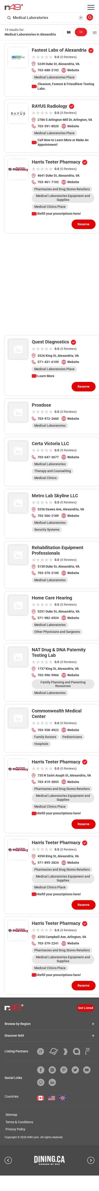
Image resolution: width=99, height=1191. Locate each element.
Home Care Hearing (52, 598)
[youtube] (86, 1070)
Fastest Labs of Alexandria (59, 50)
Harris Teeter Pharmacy (56, 162)
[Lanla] (78, 1051)
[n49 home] (69, 32)
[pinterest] (63, 1070)
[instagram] (52, 1070)
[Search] (90, 17)
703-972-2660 (48, 418)
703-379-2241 (48, 943)
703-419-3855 (48, 782)
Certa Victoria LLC (50, 443)
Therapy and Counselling (52, 471)
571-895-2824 (48, 862)
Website (73, 70)
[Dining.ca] (49, 1160)
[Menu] (90, 7)
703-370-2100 (48, 573)
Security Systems (46, 529)
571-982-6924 (48, 618)
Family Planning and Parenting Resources (63, 684)
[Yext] (42, 1051)
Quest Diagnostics (50, 342)
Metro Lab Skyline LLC (55, 495)
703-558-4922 (48, 730)
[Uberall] (55, 1051)
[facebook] (40, 1070)
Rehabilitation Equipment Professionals (57, 550)
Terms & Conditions (19, 1122)
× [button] (81, 17)
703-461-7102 (48, 182)
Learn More (46, 376)
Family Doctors (45, 737)
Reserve (84, 224)
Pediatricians (72, 737)
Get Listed (85, 1008)
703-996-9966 (48, 675)
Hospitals (41, 744)
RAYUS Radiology (49, 106)
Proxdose (41, 405)
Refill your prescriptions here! (59, 213)
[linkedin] (52, 1082)
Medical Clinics (45, 478)
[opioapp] (40, 1082)
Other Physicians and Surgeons (57, 632)
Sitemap (11, 1115)
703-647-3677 (48, 457)
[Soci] (87, 1051)
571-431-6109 (48, 362)
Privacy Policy (15, 1129)
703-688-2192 (48, 70)
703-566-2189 (48, 516)
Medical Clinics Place (50, 206)
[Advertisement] (49, 286)
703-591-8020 (48, 126)
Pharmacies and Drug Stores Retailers (62, 189)
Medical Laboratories (50, 425)
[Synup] (67, 1051)
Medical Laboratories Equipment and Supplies (63, 198)
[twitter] (75, 1070)
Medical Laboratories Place (54, 77)
